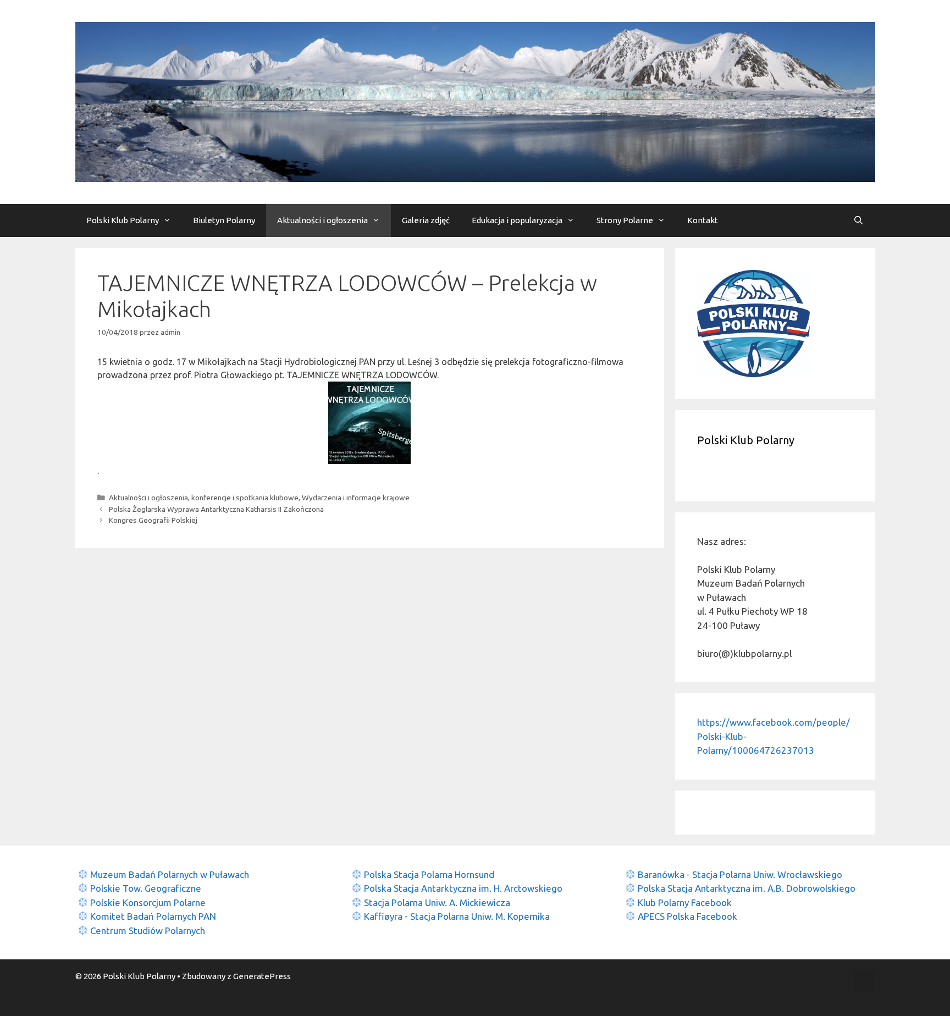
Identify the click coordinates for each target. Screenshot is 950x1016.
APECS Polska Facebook (687, 916)
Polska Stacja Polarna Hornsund (429, 874)
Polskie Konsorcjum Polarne (148, 902)
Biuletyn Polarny (224, 220)
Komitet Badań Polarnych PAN (153, 916)
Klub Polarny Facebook (685, 902)
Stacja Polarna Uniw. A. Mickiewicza (437, 902)
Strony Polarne (624, 220)
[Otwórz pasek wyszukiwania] (858, 220)
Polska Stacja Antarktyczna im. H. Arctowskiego (463, 888)
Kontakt (702, 220)
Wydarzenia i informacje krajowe (356, 497)
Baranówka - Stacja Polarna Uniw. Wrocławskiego (740, 874)
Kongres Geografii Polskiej (153, 520)
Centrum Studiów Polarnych (147, 930)
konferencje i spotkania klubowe (245, 497)
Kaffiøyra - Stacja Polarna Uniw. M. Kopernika (457, 916)
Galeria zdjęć (426, 220)
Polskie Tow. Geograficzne (145, 888)
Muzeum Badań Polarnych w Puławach (169, 874)
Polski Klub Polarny (122, 220)
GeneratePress (262, 976)
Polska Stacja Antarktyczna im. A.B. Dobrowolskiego (746, 888)
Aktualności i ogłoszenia (322, 220)
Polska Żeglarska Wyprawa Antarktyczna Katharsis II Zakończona (216, 509)
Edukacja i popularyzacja (517, 220)
